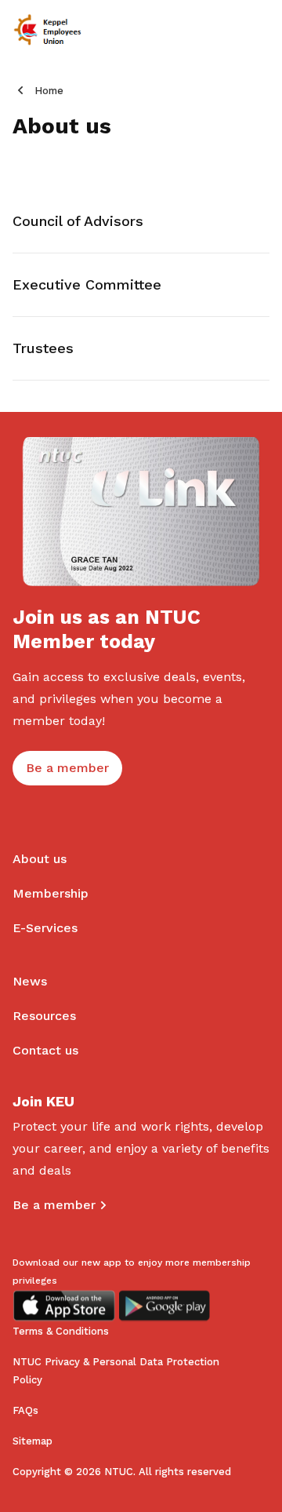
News (30, 981)
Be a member (54, 1204)
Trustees (43, 348)
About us (40, 858)
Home (48, 91)
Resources (44, 1015)
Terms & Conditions (61, 1331)
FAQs (25, 1410)
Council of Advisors (78, 221)
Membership (51, 893)
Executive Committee (87, 284)
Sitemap (32, 1441)
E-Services (45, 927)
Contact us (45, 1050)
